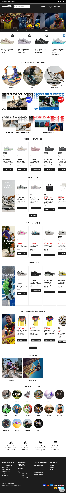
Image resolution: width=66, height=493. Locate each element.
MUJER (21, 11)
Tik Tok (51, 469)
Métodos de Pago (6, 471)
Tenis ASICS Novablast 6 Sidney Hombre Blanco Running (58, 51)
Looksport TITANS (22, 475)
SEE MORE (33, 348)
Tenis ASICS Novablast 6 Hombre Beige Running (7, 50)
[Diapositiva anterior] (3, 21)
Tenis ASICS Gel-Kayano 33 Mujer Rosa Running (20, 162)
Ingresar (43, 6)
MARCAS (28, 11)
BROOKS (18, 249)
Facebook (52, 467)
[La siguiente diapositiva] (62, 21)
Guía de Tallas (5, 467)
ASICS (4, 165)
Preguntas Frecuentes (7, 465)
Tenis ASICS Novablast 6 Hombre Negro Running (41, 50)
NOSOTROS (4, 1)
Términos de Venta (38, 474)
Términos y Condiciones (40, 469)
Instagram (52, 465)
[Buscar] (32, 6)
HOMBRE (14, 11)
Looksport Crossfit (22, 473)
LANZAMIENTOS (6, 11)
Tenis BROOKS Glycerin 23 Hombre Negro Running (35, 284)
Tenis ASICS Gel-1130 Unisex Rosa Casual (34, 201)
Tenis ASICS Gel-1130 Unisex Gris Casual (20, 201)
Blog (19, 472)
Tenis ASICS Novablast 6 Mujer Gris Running (24, 50)
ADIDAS (18, 336)
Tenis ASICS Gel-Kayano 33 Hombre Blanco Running (8, 162)
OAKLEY (46, 205)
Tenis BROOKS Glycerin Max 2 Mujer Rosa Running (21, 246)
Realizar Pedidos (6, 469)
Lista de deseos (56, 6)
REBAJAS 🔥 (36, 11)
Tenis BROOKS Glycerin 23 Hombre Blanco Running (21, 286)
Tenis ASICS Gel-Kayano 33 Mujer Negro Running (48, 162)
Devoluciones (5, 475)
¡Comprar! (33, 215)
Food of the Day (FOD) (23, 477)
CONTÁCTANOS (11, 1)
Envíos (3, 473)
